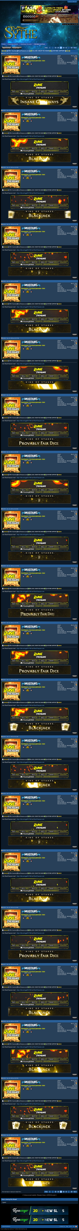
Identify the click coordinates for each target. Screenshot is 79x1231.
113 (55, 47)
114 (58, 47)
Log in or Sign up (72, 1)
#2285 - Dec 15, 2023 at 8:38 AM (10, 281)
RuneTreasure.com (39, 79)
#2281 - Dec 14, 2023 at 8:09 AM (10, 53)
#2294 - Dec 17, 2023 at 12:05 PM (11, 793)
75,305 (75, 57)
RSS (76, 1226)
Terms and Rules (75, 1229)
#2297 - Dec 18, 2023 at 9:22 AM (10, 964)
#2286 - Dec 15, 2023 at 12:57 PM (11, 338)
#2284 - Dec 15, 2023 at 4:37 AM (10, 224)
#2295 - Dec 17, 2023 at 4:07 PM (10, 850)
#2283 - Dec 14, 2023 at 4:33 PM (10, 167)
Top (73, 1226)
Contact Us (62, 1226)
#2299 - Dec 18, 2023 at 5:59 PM (10, 1078)
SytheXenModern (6, 1226)
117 (66, 47)
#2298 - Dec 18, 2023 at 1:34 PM (10, 1021)
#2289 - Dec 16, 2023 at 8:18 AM (10, 508)
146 (71, 47)
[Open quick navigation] (77, 44)
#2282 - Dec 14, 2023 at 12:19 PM (11, 110)
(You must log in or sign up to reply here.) (11, 1191)
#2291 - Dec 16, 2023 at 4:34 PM (10, 622)
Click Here (74, 61)
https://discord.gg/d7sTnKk (24, 79)
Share (74, 107)
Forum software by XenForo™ (13, 1229)
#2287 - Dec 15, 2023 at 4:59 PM (10, 395)
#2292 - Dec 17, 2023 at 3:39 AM (10, 679)
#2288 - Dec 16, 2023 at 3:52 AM (10, 452)
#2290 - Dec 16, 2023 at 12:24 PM (11, 565)
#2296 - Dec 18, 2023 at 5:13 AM (10, 907)
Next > (75, 47)
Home (70, 1226)
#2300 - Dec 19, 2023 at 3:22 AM (10, 1135)
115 (61, 47)
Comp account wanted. (30, 1195)
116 (63, 47)
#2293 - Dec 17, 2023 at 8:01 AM (10, 736)
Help (67, 1226)
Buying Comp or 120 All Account (46, 1195)
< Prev (46, 47)
